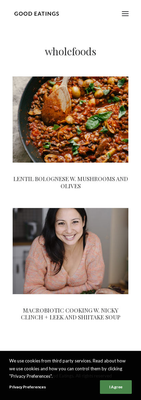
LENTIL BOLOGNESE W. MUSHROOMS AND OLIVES (70, 182)
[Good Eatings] (36, 13)
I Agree (116, 386)
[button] (125, 13)
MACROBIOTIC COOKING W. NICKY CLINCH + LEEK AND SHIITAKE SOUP (70, 313)
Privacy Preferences (27, 386)
